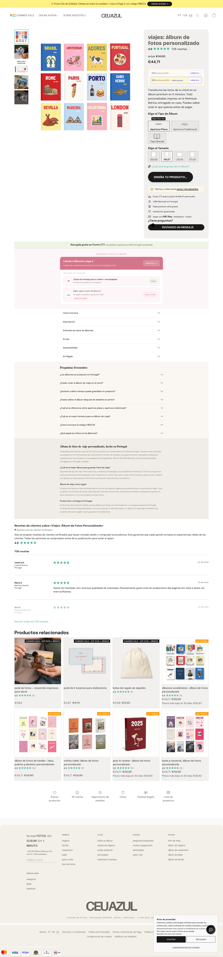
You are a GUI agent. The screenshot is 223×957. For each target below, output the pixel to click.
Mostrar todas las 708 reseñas (31, 621)
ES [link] (58, 932)
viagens (65, 840)
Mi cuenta (77, 796)
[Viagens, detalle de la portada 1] (21, 52)
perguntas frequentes (143, 840)
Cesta (123, 796)
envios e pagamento (142, 845)
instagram (31, 879)
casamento (67, 849)
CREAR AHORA (48, 15)
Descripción (69, 321)
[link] (186, 946)
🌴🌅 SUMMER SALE (22, 15)
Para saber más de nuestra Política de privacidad (175, 931)
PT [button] (179, 15)
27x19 (179, 159)
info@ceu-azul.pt (35, 859)
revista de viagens (106, 845)
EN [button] (185, 15)
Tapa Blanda (157, 141)
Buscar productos (54, 798)
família (65, 845)
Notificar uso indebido (125, 936)
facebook (31, 888)
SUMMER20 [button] (194, 73)
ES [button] (190, 15)
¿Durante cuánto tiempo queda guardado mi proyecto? (87, 391)
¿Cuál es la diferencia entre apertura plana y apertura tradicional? (93, 408)
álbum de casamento (178, 849)
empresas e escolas (107, 859)
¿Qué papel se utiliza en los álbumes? (78, 433)
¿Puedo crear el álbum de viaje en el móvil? (81, 383)
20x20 (154, 159)
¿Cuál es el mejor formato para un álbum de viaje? (85, 416)
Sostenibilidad (70, 347)
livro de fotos (174, 840)
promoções (102, 854)
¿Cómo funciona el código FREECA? (77, 424)
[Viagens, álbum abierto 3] (21, 82)
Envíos (66, 339)
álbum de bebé (175, 854)
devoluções (138, 849)
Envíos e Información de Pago (127, 932)
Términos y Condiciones (74, 932)
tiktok (29, 883)
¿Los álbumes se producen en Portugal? (80, 374)
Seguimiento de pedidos (100, 798)
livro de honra (68, 864)
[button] (159, 4)
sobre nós (137, 854)
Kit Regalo (68, 356)
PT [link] (49, 932)
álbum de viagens (176, 845)
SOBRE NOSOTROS (74, 15)
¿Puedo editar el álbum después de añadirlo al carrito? (87, 399)
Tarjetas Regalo (145, 796)
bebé (64, 854)
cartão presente (105, 849)
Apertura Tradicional (185, 129)
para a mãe (67, 859)
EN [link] (53, 932)
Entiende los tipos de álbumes (78, 330)
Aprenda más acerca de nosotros (169, 934)
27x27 (192, 159)
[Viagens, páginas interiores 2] (21, 67)
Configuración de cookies (99, 936)
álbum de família (176, 859)
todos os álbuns (105, 840)
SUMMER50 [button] (194, 80)
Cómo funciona (70, 313)
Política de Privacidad (99, 932)
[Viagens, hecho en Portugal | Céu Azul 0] (21, 37)
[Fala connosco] (210, 929)
